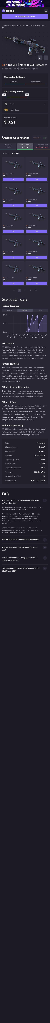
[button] (25, 104)
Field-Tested (41, 25)
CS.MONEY (5, 25)
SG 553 (25, 25)
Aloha (32, 25)
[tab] (9, 310)
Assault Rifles (16, 25)
